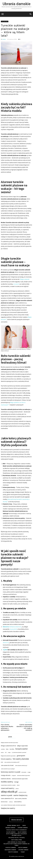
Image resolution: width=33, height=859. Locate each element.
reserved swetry (7, 788)
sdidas (17, 788)
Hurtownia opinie (16, 839)
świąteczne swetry (8, 808)
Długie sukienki (24, 279)
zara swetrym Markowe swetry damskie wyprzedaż (13, 805)
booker (2, 752)
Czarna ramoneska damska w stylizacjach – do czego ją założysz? (24, 727)
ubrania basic (4, 802)
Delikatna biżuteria (15, 627)
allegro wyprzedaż (22, 746)
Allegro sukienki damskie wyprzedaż (9, 742)
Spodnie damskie (23, 849)
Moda (24, 825)
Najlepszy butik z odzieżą (17, 837)
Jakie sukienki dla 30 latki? (7, 765)
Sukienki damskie (23, 827)
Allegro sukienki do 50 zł (8, 746)
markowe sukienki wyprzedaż (23, 775)
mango (28, 772)
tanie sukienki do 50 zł (7, 798)
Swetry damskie (13, 852)
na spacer (16, 284)
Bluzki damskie (11, 832)
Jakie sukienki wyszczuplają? (8, 768)
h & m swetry (6, 759)
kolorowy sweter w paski (10, 772)
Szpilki (5, 650)
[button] (30, 14)
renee (18, 785)
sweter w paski (6, 795)
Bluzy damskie (22, 832)
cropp (9, 752)
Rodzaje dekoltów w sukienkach (16, 829)
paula (4, 39)
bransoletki (13, 629)
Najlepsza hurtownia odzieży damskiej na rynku (17, 844)
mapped (14, 775)
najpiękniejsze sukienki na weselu (8, 785)
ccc (6, 752)
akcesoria (6, 642)
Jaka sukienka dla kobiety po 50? (11, 762)
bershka (12, 749)
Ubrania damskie (16, 4)
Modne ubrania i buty (13, 825)
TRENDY (23, 852)
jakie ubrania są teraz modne (16, 842)
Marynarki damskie (10, 849)
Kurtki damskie (22, 847)
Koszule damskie (11, 847)
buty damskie (5, 21)
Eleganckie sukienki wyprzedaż (8, 755)
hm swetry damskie (21, 759)
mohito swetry (7, 782)
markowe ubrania (6, 778)
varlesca (11, 801)
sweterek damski (22, 792)
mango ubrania (5, 775)
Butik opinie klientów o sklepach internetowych (16, 834)
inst (2, 762)
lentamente (23, 772)
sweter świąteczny (20, 795)
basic (7, 749)
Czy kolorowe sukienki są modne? (19, 752)
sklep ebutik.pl (9, 792)
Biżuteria (6, 627)
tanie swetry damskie (21, 798)
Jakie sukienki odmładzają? (21, 765)
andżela (3, 749)
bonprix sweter (21, 749)
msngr (16, 782)
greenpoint (21, 756)
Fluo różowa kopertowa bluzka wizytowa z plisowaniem (7, 727)
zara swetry (18, 802)
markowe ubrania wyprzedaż (20, 778)
